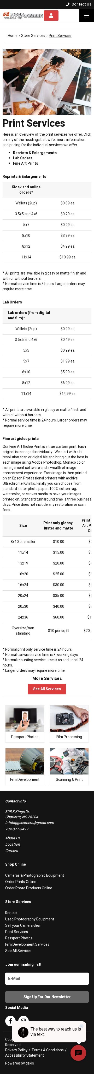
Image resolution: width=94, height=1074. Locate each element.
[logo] (23, 15)
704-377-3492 (16, 829)
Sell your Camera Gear (23, 925)
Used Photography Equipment (29, 919)
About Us (12, 838)
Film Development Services (27, 944)
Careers (11, 851)
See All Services (47, 689)
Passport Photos (18, 938)
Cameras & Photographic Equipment (34, 875)
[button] (86, 15)
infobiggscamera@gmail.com (29, 823)
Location (12, 844)
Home (12, 35)
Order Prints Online (20, 882)
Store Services (33, 35)
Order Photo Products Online (28, 888)
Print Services (16, 932)
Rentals (11, 913)
